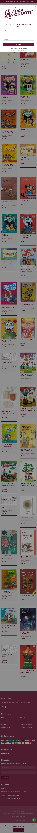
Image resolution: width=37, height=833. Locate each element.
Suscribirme (18, 44)
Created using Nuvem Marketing (18, 50)
